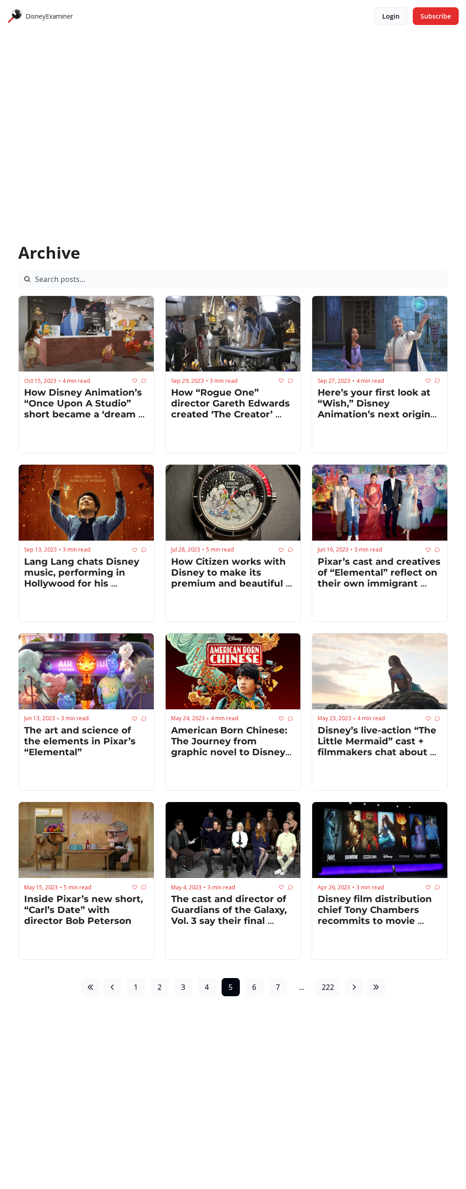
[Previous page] (112, 987)
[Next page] (354, 987)
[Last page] (376, 987)
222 (328, 987)
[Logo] (14, 16)
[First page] (90, 987)
